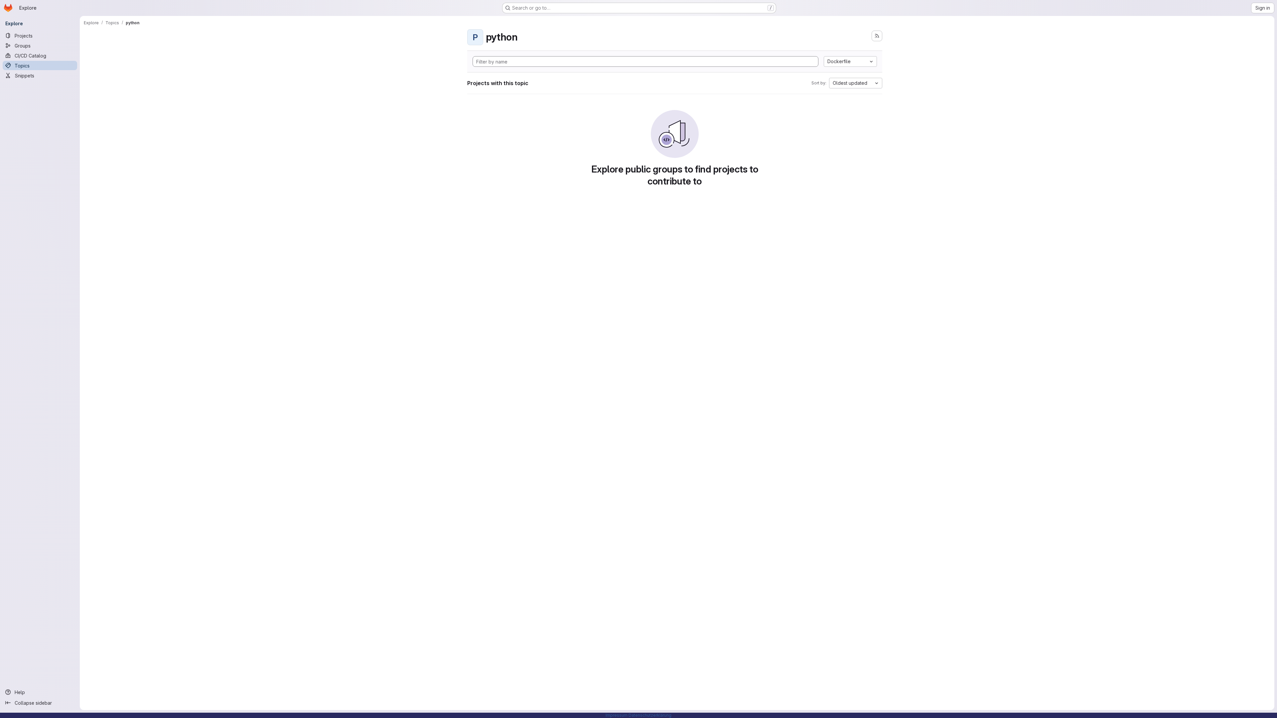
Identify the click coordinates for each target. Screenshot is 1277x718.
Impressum (617, 715)
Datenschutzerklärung (650, 715)
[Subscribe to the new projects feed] (877, 36)
